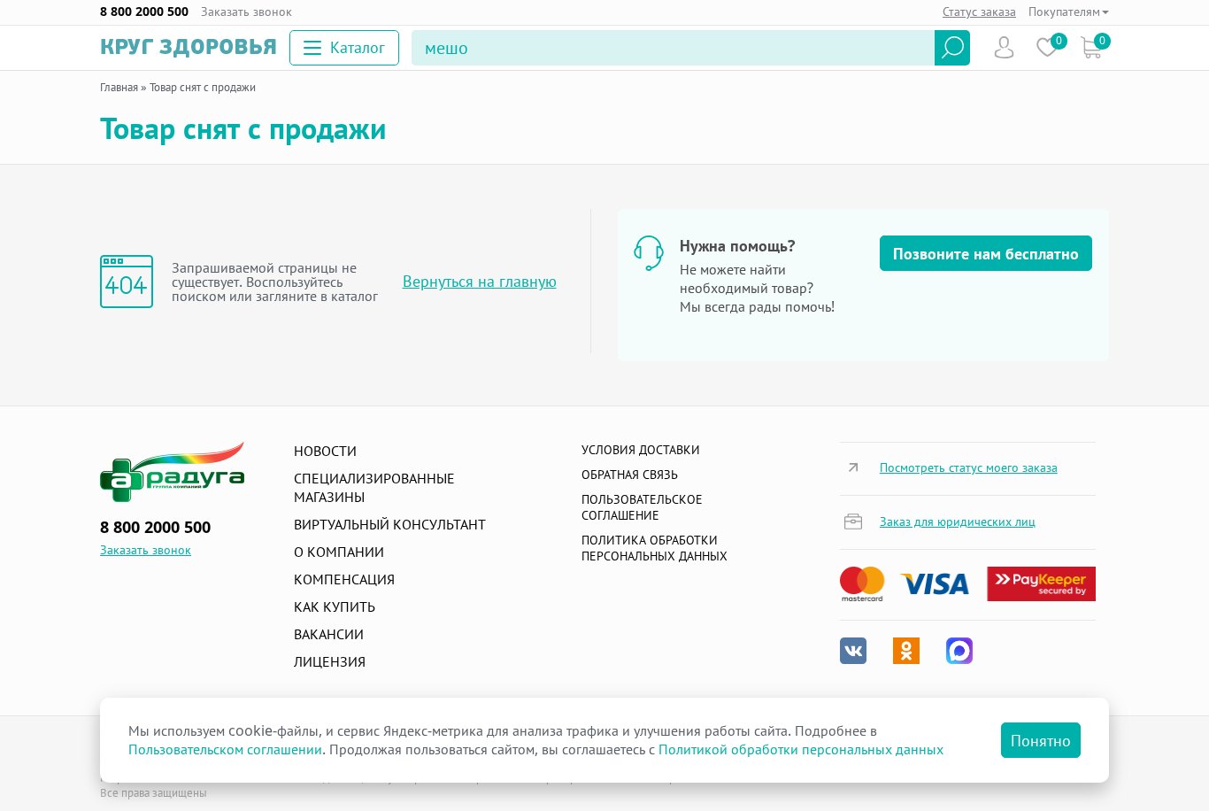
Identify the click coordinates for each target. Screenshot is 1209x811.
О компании (339, 551)
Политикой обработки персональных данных (800, 749)
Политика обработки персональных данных (654, 547)
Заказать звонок (246, 11)
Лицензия (330, 661)
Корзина (1091, 47)
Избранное (1047, 47)
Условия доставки (640, 449)
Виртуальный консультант (390, 524)
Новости (325, 450)
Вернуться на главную (480, 281)
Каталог (357, 47)
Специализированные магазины (374, 487)
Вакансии (329, 634)
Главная (119, 87)
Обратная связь (629, 474)
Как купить (334, 606)
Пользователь (1004, 47)
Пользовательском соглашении (225, 749)
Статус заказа (979, 11)
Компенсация (344, 579)
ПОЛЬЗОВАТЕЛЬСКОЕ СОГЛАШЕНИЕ (642, 506)
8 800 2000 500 (144, 11)
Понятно (1041, 740)
